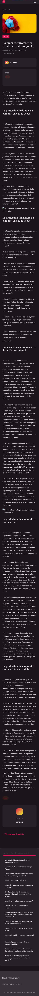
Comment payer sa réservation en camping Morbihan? (17, 943)
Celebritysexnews (11, 977)
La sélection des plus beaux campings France (18, 868)
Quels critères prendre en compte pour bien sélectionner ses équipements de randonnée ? (19, 914)
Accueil (4, 10)
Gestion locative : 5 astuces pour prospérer (16, 907)
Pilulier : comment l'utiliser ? (15, 880)
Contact (18, 984)
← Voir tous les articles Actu (13, 834)
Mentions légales (8, 984)
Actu (10, 10)
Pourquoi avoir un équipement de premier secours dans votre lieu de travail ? (17, 958)
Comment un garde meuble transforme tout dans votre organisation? (19, 875)
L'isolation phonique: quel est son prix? (19, 901)
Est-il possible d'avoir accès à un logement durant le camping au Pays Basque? (18, 894)
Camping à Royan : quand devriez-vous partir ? (19, 929)
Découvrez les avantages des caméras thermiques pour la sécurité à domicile (19, 950)
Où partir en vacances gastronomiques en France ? (19, 886)
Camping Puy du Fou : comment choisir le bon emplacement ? (19, 922)
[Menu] (35, 1)
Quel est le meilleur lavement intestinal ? (19, 936)
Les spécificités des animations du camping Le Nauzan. (17, 861)
